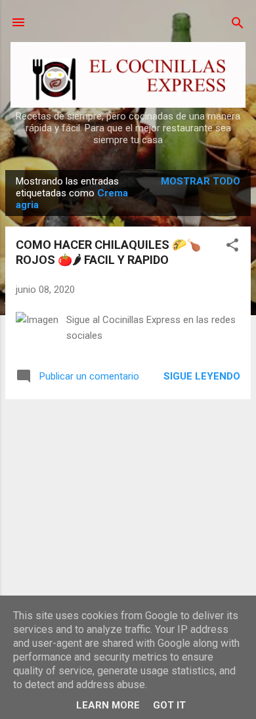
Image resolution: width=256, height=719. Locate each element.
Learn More (108, 705)
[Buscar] (237, 24)
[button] (232, 246)
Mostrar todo (200, 181)
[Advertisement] (128, 502)
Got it (169, 705)
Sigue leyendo (201, 376)
